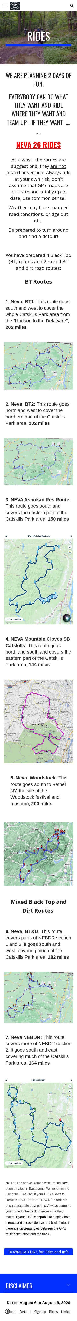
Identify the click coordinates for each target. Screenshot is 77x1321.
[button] (5, 5)
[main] (38, 38)
